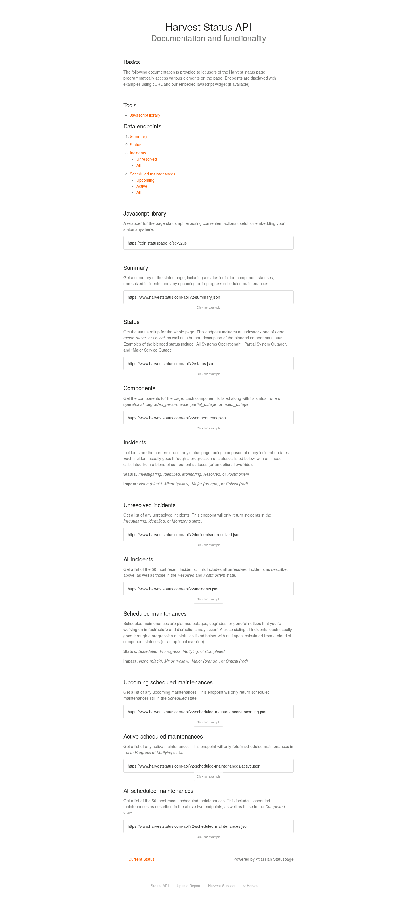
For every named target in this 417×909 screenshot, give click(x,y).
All (138, 165)
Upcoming (145, 180)
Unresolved (146, 159)
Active (141, 186)
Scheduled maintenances (152, 174)
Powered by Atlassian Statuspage (263, 859)
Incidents (138, 153)
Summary (138, 136)
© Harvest (251, 885)
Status (135, 144)
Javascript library (145, 115)
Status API (160, 885)
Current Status (139, 859)
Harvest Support (221, 885)
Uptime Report (188, 885)
